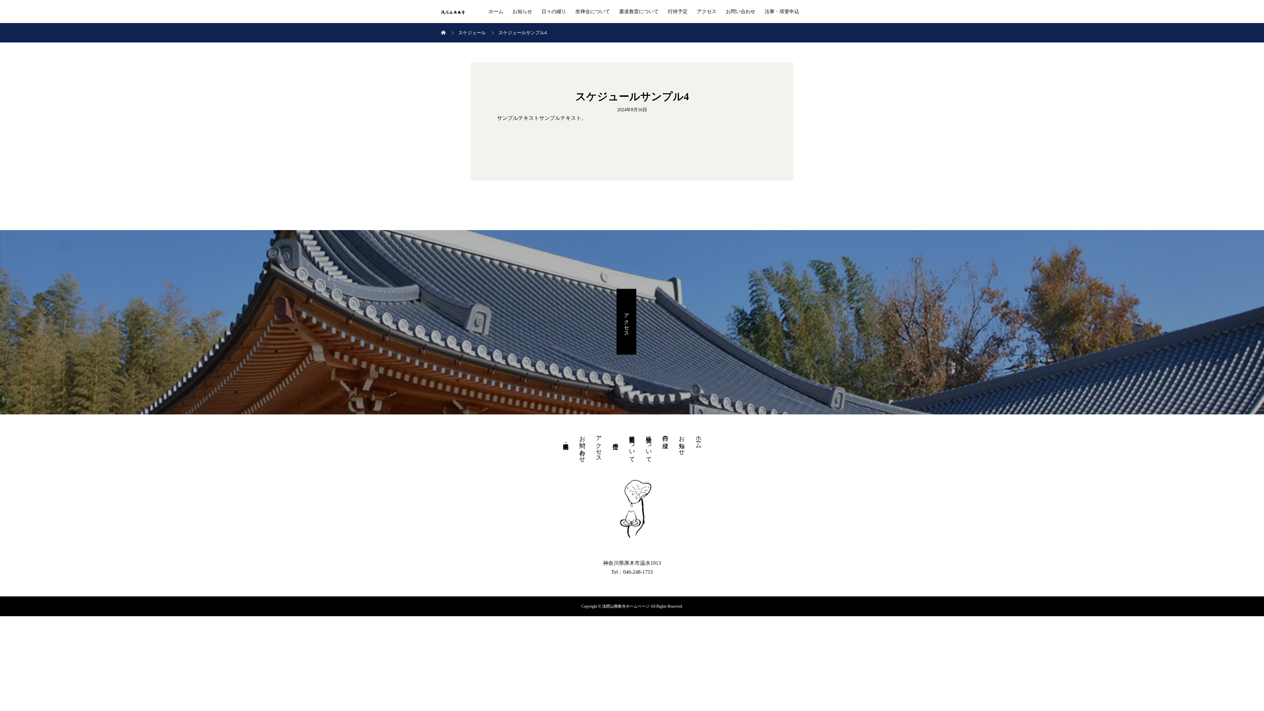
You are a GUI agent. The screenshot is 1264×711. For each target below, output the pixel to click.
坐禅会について (592, 11)
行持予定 (678, 11)
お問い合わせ (740, 11)
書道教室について (639, 11)
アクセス (707, 11)
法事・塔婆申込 (782, 11)
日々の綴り (553, 11)
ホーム (495, 11)
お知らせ (522, 11)
